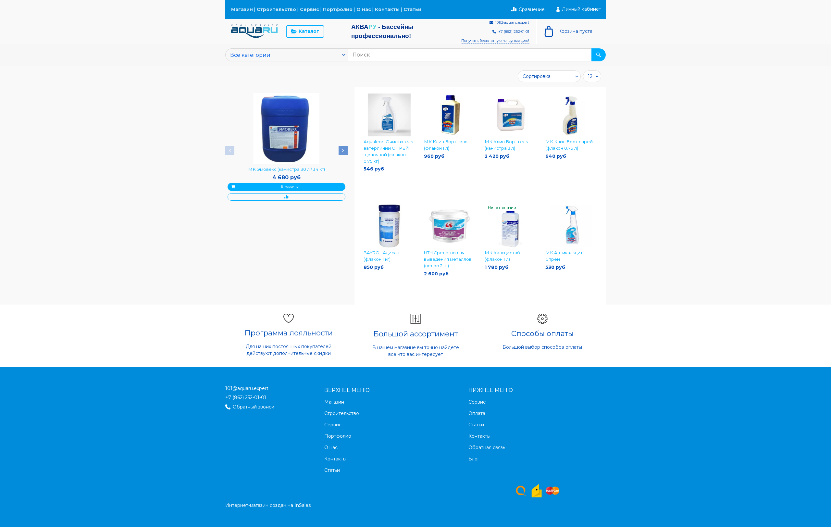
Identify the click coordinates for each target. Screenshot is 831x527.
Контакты (387, 9)
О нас (363, 9)
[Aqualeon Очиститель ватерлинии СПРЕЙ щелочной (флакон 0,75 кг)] (389, 115)
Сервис (309, 9)
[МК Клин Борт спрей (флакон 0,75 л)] (571, 115)
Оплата (476, 413)
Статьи (412, 9)
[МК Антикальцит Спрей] (571, 226)
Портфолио (338, 9)
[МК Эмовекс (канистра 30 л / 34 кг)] (286, 128)
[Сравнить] (286, 197)
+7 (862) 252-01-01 (245, 397)
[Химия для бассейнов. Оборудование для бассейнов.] (254, 31)
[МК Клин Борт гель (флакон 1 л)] (450, 115)
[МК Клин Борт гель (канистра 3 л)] (510, 115)
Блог (473, 459)
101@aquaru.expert (246, 388)
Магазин (242, 9)
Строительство (276, 9)
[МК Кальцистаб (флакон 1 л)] (510, 226)
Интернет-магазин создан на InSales (268, 505)
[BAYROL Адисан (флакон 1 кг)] (389, 226)
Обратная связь (486, 447)
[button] (229, 150)
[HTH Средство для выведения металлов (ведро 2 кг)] (450, 226)
